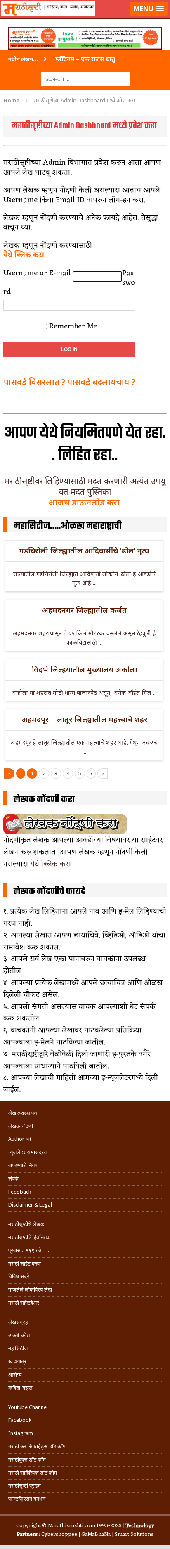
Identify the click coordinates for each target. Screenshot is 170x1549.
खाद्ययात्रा (18, 1361)
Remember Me (73, 326)
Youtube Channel (28, 1407)
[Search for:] (85, 79)
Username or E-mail (37, 273)
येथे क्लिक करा (50, 864)
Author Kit (19, 1139)
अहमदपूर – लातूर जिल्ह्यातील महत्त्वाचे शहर (84, 719)
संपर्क (13, 1179)
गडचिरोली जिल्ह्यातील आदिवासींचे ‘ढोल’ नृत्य (84, 550)
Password (69, 283)
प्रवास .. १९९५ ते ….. (29, 1250)
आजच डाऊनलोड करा (85, 502)
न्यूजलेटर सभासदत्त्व (27, 1152)
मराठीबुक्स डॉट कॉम (27, 1460)
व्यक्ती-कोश (19, 1335)
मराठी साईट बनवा (24, 1264)
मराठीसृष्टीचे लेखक (26, 1224)
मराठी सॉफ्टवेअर (23, 1303)
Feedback (19, 1192)
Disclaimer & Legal (30, 1205)
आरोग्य (14, 1375)
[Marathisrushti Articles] (85, 19)
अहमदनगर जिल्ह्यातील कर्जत (84, 610)
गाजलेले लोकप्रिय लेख (30, 1290)
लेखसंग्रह (18, 1322)
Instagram (20, 1433)
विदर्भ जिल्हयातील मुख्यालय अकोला (84, 669)
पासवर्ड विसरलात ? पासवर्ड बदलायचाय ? (69, 382)
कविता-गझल (20, 1388)
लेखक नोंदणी (20, 1126)
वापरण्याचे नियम (23, 1165)
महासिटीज (18, 1348)
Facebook (19, 1420)
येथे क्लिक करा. (24, 255)
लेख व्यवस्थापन (22, 1113)
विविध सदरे (18, 1276)
